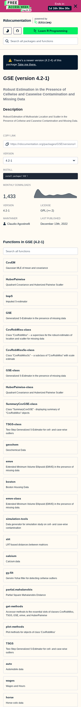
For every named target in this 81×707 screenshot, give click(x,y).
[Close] (75, 6)
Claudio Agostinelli (18, 223)
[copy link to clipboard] (6, 144)
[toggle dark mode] (7, 30)
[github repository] (17, 30)
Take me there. (27, 64)
